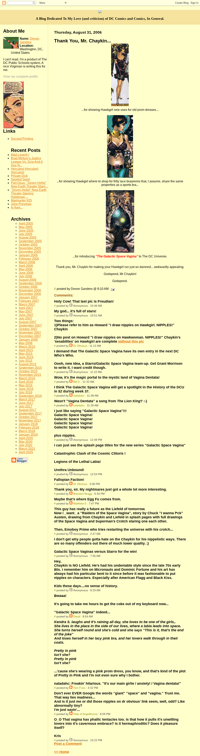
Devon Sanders (29, 40)
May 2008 (25, 343)
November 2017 (30, 420)
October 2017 (28, 417)
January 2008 (28, 339)
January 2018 (28, 424)
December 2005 (30, 251)
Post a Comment (68, 744)
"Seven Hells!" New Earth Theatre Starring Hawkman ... (28, 193)
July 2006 (25, 276)
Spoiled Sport (20, 179)
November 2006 (30, 290)
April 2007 (26, 308)
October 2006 (28, 286)
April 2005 (26, 223)
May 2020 (25, 441)
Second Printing (22, 138)
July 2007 (25, 318)
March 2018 (27, 431)
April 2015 (26, 350)
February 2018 (29, 427)
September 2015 (30, 367)
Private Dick (19, 175)
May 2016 (25, 385)
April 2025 (26, 452)
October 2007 (28, 329)
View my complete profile (20, 76)
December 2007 (30, 336)
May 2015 (25, 353)
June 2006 (26, 272)
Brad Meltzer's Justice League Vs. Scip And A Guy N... (27, 162)
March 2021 (27, 448)
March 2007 (27, 304)
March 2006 (27, 262)
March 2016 (27, 378)
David (76, 616)
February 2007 (29, 301)
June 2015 (26, 357)
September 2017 (30, 413)
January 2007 (28, 297)
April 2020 (26, 438)
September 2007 (30, 325)
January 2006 (28, 255)
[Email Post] (111, 288)
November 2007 (30, 332)
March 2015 (27, 346)
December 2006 (30, 294)
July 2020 (25, 445)
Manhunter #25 (21, 200)
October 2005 (28, 244)
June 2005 (26, 230)
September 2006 (30, 283)
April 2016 (26, 381)
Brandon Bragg (82, 493)
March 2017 (27, 399)
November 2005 (30, 248)
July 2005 (25, 234)
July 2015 (25, 360)
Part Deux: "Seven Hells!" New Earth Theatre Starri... (29, 184)
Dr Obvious (80, 345)
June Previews (21, 204)
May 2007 (25, 311)
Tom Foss (79, 687)
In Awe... (17, 207)
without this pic (131, 341)
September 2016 (30, 396)
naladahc (79, 395)
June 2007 (26, 315)
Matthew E (79, 503)
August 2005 (27, 237)
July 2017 (25, 406)
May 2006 (25, 269)
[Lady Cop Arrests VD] (13, 127)
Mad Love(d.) (20, 154)
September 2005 (30, 241)
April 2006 (26, 265)
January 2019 (28, 434)
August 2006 (27, 279)
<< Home (61, 752)
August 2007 (27, 322)
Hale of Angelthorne (85, 714)
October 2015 (28, 371)
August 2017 (27, 410)
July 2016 (25, 392)
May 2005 (25, 227)
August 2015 (27, 364)
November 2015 (30, 374)
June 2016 (26, 389)
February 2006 (29, 258)
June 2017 (26, 403)
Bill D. (76, 381)
